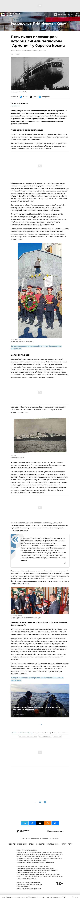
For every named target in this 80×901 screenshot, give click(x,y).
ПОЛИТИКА (26, 838)
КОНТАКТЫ (40, 844)
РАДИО (31, 844)
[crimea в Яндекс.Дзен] (40, 823)
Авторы (40, 733)
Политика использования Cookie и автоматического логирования (39, 858)
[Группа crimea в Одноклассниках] (47, 823)
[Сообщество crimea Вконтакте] (32, 823)
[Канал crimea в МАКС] (55, 823)
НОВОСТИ (11, 844)
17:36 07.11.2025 (15, 54)
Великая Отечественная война (28, 736)
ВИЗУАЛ (55, 838)
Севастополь (57, 736)
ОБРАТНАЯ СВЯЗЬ (53, 844)
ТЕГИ (70, 844)
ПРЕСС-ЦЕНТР (22, 844)
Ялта (34, 733)
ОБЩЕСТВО (35, 838)
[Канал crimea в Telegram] (24, 823)
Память (54, 733)
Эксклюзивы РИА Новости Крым (21, 733)
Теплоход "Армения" (45, 736)
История (47, 733)
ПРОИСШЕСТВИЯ (46, 838)
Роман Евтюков (63, 733)
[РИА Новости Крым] (10, 15)
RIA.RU (63, 844)
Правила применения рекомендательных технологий (35, 862)
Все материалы (15, 106)
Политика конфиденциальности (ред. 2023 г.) (32, 860)
